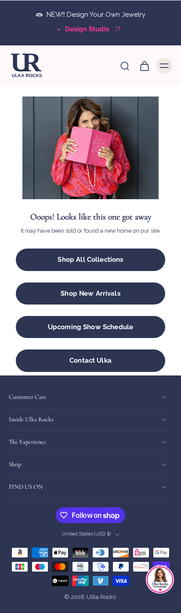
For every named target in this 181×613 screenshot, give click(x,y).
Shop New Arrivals (90, 293)
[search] (124, 65)
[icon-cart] (144, 65)
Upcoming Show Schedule (90, 327)
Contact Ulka (90, 360)
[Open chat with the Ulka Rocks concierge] (160, 579)
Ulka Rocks (101, 597)
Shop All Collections (90, 260)
